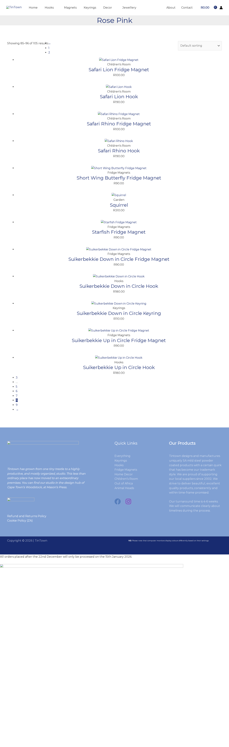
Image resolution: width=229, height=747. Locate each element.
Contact (187, 7)
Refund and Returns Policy (26, 516)
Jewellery (129, 7)
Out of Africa (123, 483)
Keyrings (90, 7)
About (171, 7)
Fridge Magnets (125, 469)
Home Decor (123, 474)
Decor (107, 7)
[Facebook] (117, 501)
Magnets (70, 7)
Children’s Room (126, 478)
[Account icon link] (221, 7)
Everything (122, 456)
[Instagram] (128, 501)
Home (33, 7)
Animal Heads (124, 488)
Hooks (49, 7)
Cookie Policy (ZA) (20, 520)
